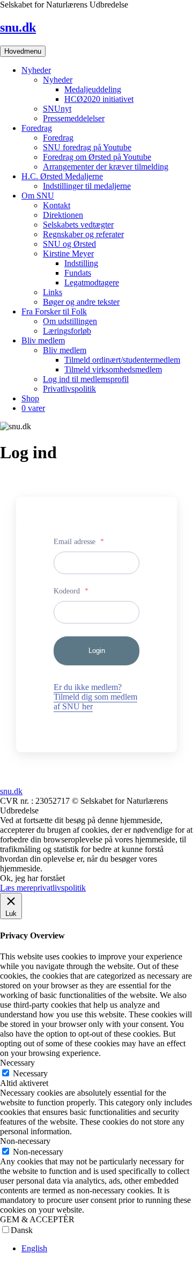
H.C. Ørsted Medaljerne (62, 176)
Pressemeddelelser (74, 118)
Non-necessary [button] (25, 1141)
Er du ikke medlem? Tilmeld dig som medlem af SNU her (95, 697)
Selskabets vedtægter (78, 224)
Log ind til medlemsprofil (86, 379)
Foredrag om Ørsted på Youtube (97, 157)
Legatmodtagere (91, 282)
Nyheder (36, 70)
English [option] (34, 1248)
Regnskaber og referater (83, 234)
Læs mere (16, 887)
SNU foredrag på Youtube (87, 147)
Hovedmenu (22, 51)
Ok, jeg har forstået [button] (32, 878)
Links (52, 292)
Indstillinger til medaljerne (87, 185)
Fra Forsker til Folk (54, 311)
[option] (107, 1248)
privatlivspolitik (59, 887)
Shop (30, 398)
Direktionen (63, 214)
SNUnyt (57, 108)
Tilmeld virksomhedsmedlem (113, 369)
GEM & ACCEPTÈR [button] (37, 1219)
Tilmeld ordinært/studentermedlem (122, 359)
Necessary (30, 1073)
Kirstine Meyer (68, 253)
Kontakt (56, 205)
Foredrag (36, 128)
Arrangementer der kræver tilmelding (105, 166)
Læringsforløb (67, 330)
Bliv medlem (43, 340)
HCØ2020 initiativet (98, 99)
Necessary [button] (17, 1062)
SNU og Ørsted (69, 243)
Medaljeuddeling (92, 89)
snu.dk (18, 27)
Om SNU (37, 195)
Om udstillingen (70, 321)
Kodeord (71, 591)
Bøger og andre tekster (81, 301)
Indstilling (81, 263)
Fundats (77, 272)
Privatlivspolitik (69, 388)
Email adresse (79, 542)
